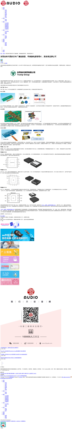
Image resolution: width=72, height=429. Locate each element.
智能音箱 (7, 26)
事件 (6, 12)
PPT (6, 38)
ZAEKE (18, 375)
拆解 (3, 21)
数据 (6, 14)
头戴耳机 (7, 28)
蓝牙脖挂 (7, 24)
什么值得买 (30, 373)
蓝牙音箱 (7, 27)
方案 (3, 30)
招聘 (6, 17)
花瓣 (25, 373)
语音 (6, 32)
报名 (6, 35)
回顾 (6, 37)
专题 (3, 39)
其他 (6, 33)
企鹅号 (22, 373)
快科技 (1, 375)
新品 (6, 10)
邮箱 (6, 45)
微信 (6, 416)
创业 (6, 13)
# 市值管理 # (8, 421)
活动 (3, 34)
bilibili (5, 373)
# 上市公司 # (2, 421)
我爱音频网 (11, 377)
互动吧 (19, 373)
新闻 (3, 8)
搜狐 (10, 373)
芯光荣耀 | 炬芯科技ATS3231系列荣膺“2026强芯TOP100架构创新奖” (13, 354)
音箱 (6, 20)
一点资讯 (16, 373)
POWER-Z (15, 375)
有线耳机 (7, 25)
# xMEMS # (18, 421)
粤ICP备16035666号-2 (66, 377)
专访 (6, 11)
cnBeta (4, 375)
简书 (27, 373)
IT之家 (7, 375)
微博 (6, 42)
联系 (3, 41)
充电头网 (11, 375)
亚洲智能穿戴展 (23, 375)
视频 (3, 40)
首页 (3, 7)
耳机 (6, 19)
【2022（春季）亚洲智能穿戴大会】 (49, 205)
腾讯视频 (12, 373)
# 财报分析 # (13, 421)
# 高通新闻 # (23, 421)
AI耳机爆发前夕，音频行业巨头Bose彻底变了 (9, 347)
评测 (3, 18)
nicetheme (21, 377)
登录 (3, 51)
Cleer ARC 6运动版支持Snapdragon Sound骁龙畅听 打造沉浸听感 (13, 351)
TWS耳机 (7, 31)
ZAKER (34, 373)
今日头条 (2, 373)
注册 (3, 50)
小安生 (1, 62)
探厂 (6, 15)
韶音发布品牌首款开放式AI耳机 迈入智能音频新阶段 (10, 357)
